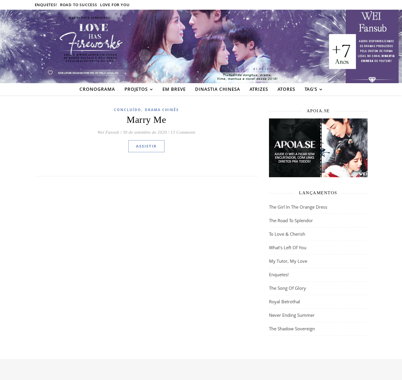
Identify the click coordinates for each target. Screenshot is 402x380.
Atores (286, 89)
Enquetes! (46, 4)
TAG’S (311, 89)
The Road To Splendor (291, 220)
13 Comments (182, 132)
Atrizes (259, 89)
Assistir (146, 146)
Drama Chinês (162, 109)
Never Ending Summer (292, 315)
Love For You (115, 4)
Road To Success (78, 4)
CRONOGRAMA (97, 89)
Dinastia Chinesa (217, 89)
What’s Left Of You (287, 247)
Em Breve (174, 89)
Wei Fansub (108, 132)
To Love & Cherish (287, 234)
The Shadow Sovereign (292, 329)
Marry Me (146, 119)
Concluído (127, 109)
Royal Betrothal (284, 301)
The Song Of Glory (287, 288)
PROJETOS (136, 89)
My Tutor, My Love (288, 261)
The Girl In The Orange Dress (298, 207)
